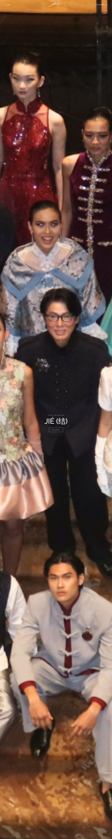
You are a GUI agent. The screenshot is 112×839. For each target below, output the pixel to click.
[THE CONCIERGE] (107, 5)
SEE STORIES (56, 429)
